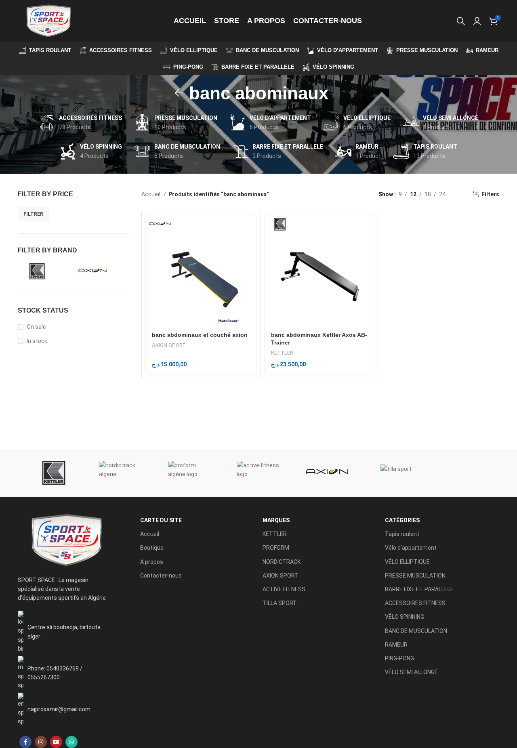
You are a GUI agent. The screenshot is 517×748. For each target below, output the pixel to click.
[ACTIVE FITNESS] (258, 473)
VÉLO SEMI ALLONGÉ (411, 672)
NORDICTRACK (282, 562)
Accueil (151, 194)
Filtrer (33, 214)
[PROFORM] (190, 473)
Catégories (402, 520)
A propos (151, 562)
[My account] (477, 21)
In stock (37, 341)
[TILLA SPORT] (395, 473)
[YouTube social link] (56, 742)
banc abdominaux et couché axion (200, 335)
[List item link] (66, 672)
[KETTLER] (52, 473)
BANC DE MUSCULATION (416, 631)
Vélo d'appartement (411, 547)
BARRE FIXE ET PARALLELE (419, 589)
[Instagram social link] (41, 742)
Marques (276, 520)
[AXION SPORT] (327, 473)
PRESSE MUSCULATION (415, 575)
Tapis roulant (402, 534)
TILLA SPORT (280, 603)
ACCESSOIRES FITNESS (415, 603)
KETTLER (282, 353)
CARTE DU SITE (161, 520)
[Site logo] (48, 20)
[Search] (461, 21)
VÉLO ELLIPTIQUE (407, 562)
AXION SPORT (169, 345)
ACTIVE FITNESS (284, 589)
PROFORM (276, 547)
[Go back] (179, 93)
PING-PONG (399, 658)
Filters (490, 194)
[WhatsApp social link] (71, 742)
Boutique (152, 547)
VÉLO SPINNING (404, 617)
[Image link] (66, 540)
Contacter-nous (161, 575)
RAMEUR (396, 644)
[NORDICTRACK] (120, 473)
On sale (36, 327)
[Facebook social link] (25, 742)
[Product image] (201, 270)
